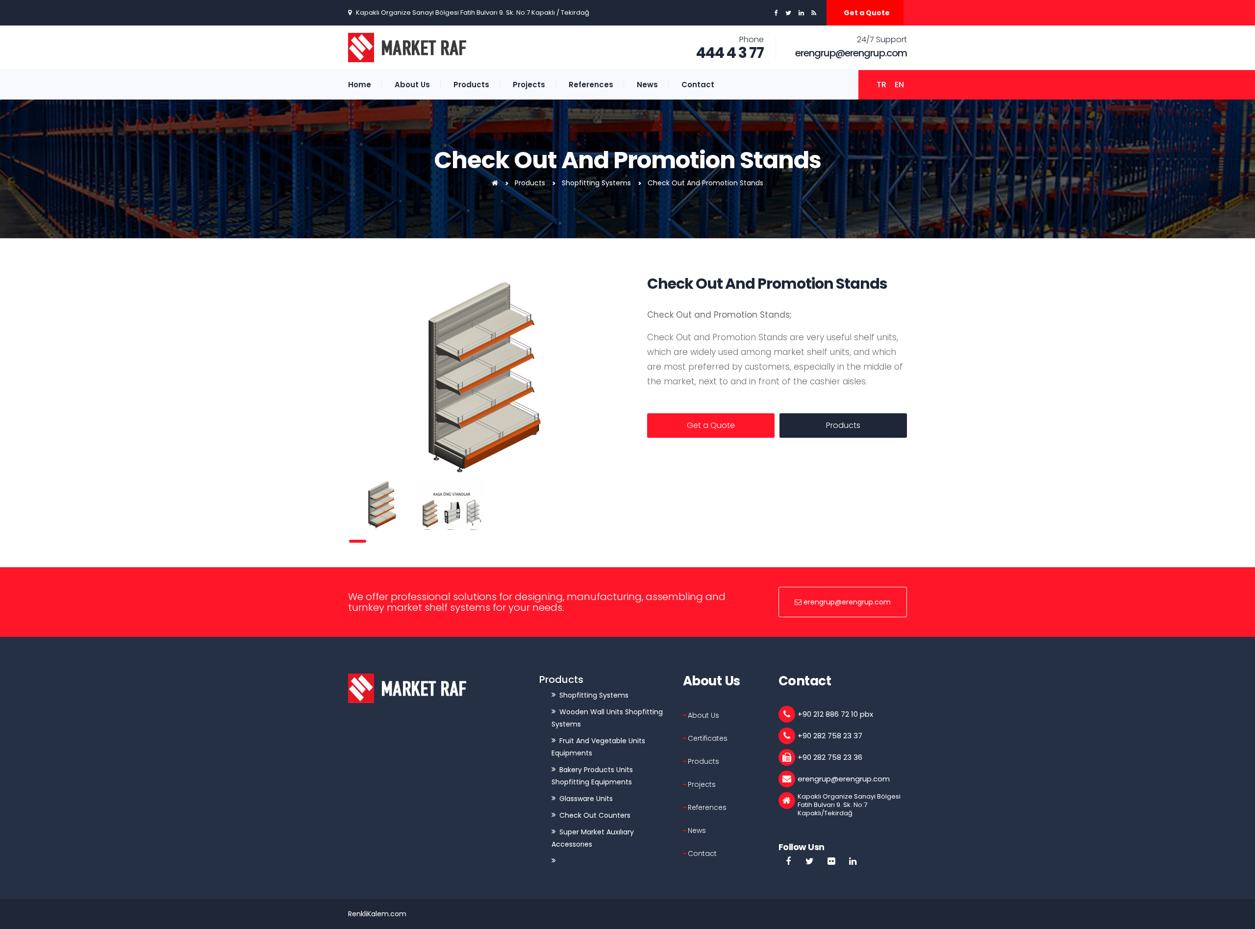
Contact (697, 84)
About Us (412, 84)
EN (899, 84)
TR (881, 84)
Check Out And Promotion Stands (705, 183)
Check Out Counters (594, 815)
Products (471, 84)
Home (359, 84)
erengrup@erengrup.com (851, 53)
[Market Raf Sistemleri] (495, 183)
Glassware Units (586, 798)
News (647, 84)
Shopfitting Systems (596, 183)
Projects (529, 84)
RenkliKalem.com (377, 914)
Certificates (708, 738)
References (591, 84)
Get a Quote (867, 13)
